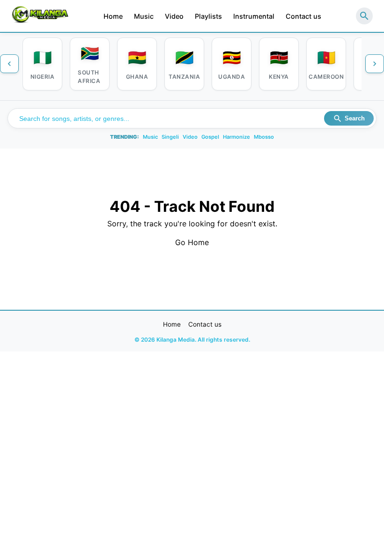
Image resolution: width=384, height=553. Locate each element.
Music (144, 16)
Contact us (303, 16)
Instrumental (253, 16)
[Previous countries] (9, 63)
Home (113, 16)
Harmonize (236, 137)
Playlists (208, 16)
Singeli (170, 137)
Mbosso (264, 137)
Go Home (192, 242)
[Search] (364, 15)
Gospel (210, 137)
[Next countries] (374, 63)
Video (174, 16)
